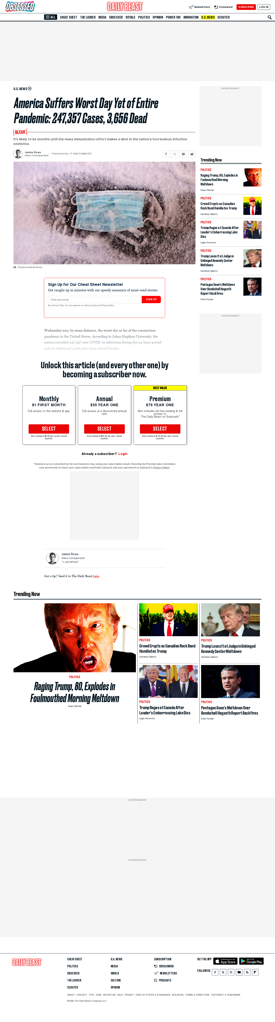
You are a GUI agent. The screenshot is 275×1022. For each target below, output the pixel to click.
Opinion (158, 17)
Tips (91, 995)
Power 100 (173, 17)
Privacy (129, 995)
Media (102, 17)
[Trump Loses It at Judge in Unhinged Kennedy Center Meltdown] (252, 266)
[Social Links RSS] (247, 973)
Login (122, 454)
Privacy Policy (108, 306)
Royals (130, 17)
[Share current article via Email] (183, 153)
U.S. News (208, 17)
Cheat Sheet (68, 17)
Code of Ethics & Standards (152, 995)
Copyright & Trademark (226, 995)
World (115, 973)
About (71, 995)
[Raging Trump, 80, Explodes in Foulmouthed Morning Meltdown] (252, 185)
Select (49, 429)
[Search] (270, 17)
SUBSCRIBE (246, 6)
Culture (116, 980)
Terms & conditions (197, 995)
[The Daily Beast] (125, 7)
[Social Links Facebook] (215, 973)
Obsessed (116, 17)
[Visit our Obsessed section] (33, 7)
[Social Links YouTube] (239, 973)
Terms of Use (90, 306)
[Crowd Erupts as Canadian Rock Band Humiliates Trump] (252, 213)
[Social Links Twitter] (223, 973)
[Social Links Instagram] (231, 973)
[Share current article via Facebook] (166, 153)
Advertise (109, 995)
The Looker (88, 17)
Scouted (223, 17)
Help (120, 995)
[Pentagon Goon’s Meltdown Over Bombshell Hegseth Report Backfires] (252, 294)
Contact (82, 995)
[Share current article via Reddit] (191, 153)
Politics (144, 17)
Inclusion (177, 995)
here (96, 576)
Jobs (98, 995)
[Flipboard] (255, 973)
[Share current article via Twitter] (174, 153)
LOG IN (263, 6)
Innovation (190, 17)
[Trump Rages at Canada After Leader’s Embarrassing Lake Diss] (252, 237)
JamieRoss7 (71, 562)
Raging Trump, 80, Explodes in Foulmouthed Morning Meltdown (74, 692)
